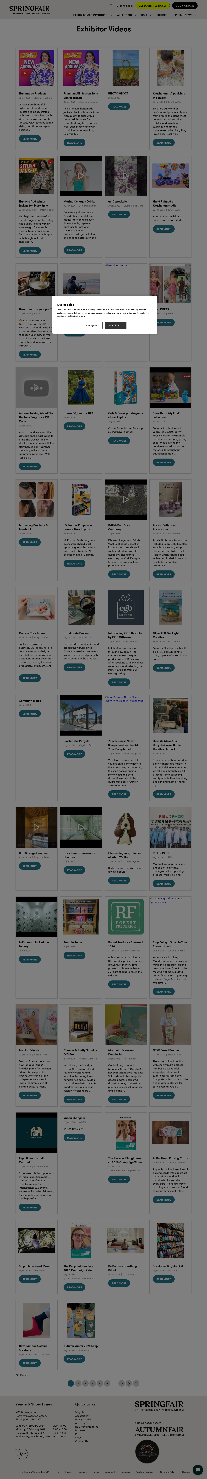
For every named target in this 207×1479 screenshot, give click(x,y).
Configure (91, 325)
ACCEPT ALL (115, 325)
